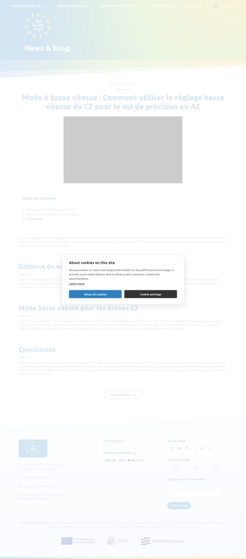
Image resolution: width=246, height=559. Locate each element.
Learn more (76, 283)
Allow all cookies (95, 294)
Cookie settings (150, 294)
